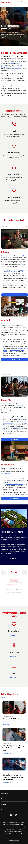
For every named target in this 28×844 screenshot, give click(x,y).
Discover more (14, 498)
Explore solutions (14, 359)
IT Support (11, 284)
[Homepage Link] (6, 2)
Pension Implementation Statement (13, 831)
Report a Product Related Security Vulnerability (14, 836)
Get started (14, 295)
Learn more (14, 439)
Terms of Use (21, 822)
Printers (11, 63)
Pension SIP (21, 827)
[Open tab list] (14, 226)
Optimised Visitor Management (14, 484)
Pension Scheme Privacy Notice (13, 829)
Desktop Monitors (14, 350)
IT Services (12, 70)
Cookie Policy (6, 822)
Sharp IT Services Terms (8, 824)
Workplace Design (6, 473)
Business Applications (16, 68)
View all (3, 697)
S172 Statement (13, 827)
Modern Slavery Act (19, 824)
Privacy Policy (13, 822)
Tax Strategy (6, 827)
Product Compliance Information (13, 833)
